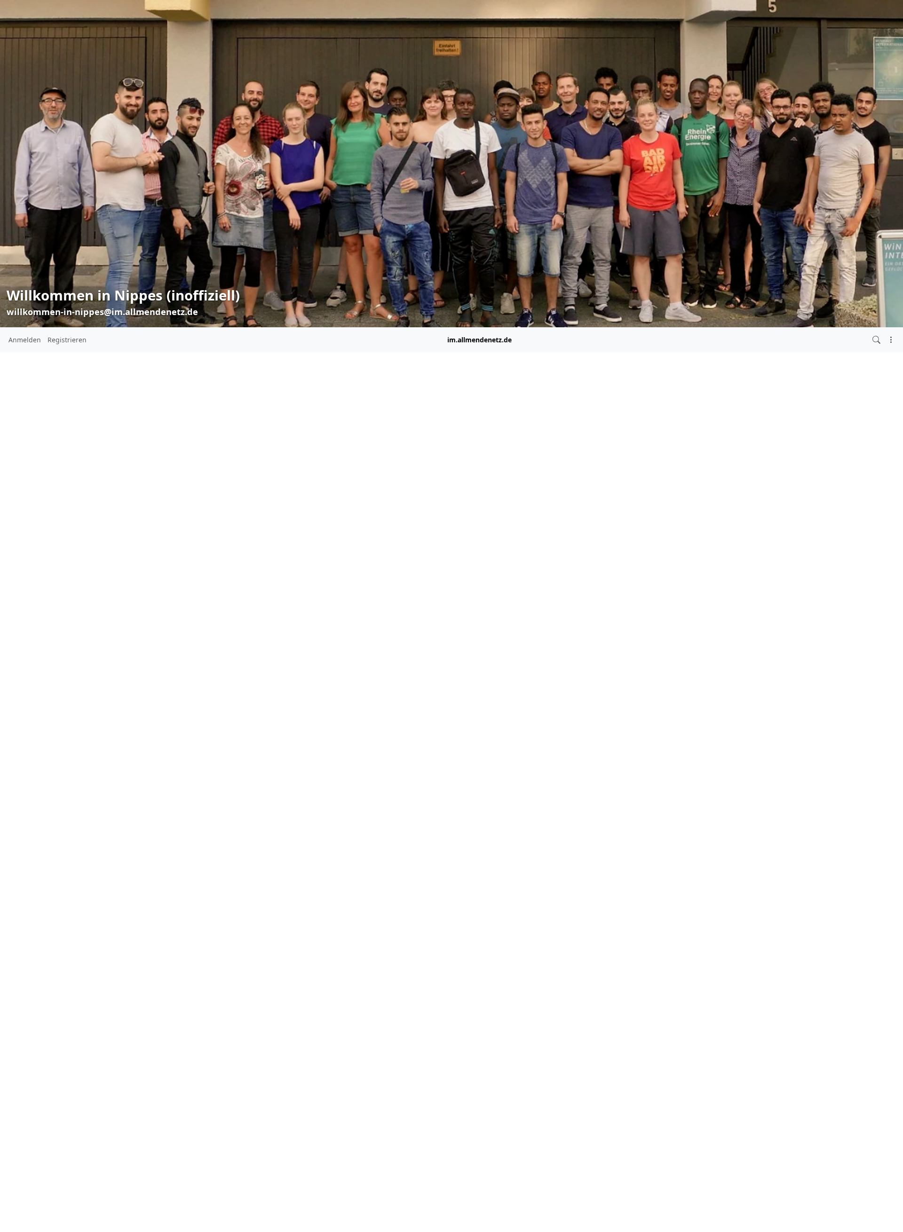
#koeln (168, 704)
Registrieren (67, 339)
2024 (162, 632)
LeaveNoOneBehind (450, 462)
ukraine (396, 462)
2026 (162, 597)
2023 (162, 649)
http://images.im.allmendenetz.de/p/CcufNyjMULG (382, 397)
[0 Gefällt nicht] (312, 494)
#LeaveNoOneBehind (209, 704)
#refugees (197, 715)
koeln (330, 462)
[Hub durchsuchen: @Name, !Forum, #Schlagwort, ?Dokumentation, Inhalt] (876, 340)
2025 (162, 614)
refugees (362, 462)
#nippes (252, 704)
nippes (303, 462)
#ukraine (226, 715)
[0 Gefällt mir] (295, 494)
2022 (162, 667)
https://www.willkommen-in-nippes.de (209, 558)
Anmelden (24, 339)
